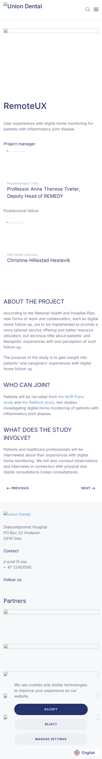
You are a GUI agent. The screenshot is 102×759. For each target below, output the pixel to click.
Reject (51, 724)
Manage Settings (51, 739)
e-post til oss (15, 561)
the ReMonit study (38, 402)
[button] (87, 9)
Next (86, 488)
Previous (20, 488)
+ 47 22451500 (17, 567)
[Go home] (27, 9)
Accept (51, 709)
